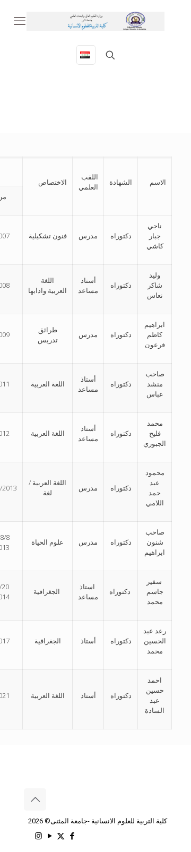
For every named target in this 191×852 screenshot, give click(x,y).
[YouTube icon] (50, 836)
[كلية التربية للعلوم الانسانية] (95, 21)
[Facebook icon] (72, 836)
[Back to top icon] (35, 799)
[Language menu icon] (86, 55)
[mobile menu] (20, 21)
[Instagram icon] (38, 836)
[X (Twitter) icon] (61, 836)
